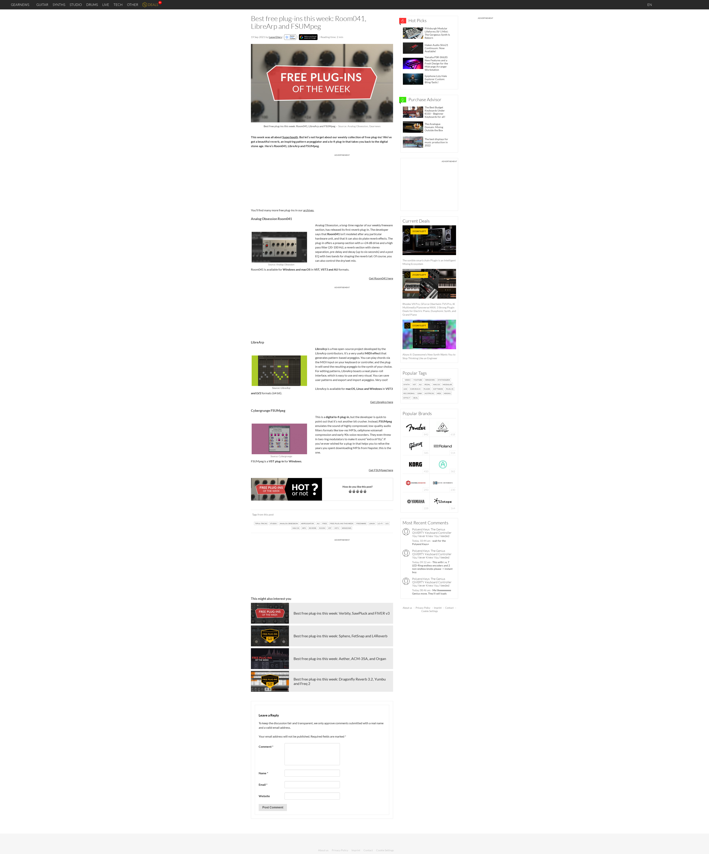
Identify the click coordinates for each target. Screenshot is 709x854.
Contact (449, 607)
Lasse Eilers (275, 37)
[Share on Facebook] (371, 514)
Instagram (670, 4)
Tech (118, 5)
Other (132, 5)
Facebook (677, 5)
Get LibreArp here (381, 402)
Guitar (42, 5)
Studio (76, 5)
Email (263, 784)
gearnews (20, 5)
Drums (92, 5)
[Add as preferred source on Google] (308, 37)
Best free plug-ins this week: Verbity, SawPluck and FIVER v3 (342, 613)
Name (263, 773)
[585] (416, 445)
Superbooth (290, 137)
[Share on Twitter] (385, 514)
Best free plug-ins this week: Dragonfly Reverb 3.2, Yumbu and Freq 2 (340, 681)
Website (264, 796)
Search (703, 5)
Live (105, 5)
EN (650, 5)
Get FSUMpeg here (381, 470)
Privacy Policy (423, 607)
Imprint (438, 607)
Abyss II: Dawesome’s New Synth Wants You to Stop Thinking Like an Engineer (429, 342)
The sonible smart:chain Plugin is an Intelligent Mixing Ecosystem (429, 247)
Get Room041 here (381, 278)
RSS (694, 5)
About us (407, 607)
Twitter (685, 4)
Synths (59, 5)
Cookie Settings (429, 611)
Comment (266, 746)
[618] (442, 427)
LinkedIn (661, 4)
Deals (153, 5)
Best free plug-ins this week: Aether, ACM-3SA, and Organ (340, 658)
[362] (443, 464)
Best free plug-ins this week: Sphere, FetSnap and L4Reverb (340, 636)
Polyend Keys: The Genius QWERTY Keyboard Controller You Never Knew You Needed (431, 532)
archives (308, 210)
